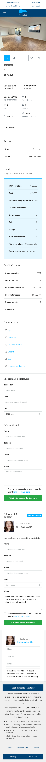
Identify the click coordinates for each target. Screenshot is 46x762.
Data (6, 397)
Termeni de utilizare (21, 492)
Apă (9, 330)
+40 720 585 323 (13, 3)
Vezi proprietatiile (34, 515)
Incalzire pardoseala (16, 366)
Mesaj (6, 466)
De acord (33, 756)
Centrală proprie (15, 345)
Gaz (9, 359)
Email (6, 455)
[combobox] (23, 390)
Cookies (36, 748)
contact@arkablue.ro (13, 6)
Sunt (6, 579)
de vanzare (8, 65)
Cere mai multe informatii (23, 623)
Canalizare (12, 337)
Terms (9, 748)
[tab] (7, 58)
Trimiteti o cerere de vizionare (23, 498)
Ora (5, 408)
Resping (13, 756)
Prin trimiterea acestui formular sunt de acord (24, 490)
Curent (11, 352)
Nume (6, 431)
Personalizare (23, 748)
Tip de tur (8, 385)
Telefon (7, 443)
